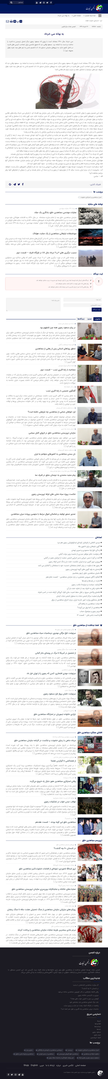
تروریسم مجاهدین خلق (92, 840)
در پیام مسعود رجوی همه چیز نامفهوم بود (57, 327)
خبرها (99, 1021)
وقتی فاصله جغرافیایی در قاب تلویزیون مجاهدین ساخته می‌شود (78, 992)
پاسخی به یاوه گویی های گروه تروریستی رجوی (83, 569)
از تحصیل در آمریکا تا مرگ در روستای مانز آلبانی (55, 653)
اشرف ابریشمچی (95, 1037)
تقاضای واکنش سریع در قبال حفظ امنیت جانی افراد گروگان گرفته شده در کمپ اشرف (69, 592)
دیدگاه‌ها (81, 319)
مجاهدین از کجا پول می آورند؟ (88, 607)
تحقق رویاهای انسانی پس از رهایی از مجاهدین (55, 348)
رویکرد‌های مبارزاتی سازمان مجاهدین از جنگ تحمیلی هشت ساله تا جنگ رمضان (41, 909)
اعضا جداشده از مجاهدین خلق (86, 625)
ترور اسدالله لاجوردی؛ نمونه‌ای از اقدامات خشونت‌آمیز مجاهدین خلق (47, 868)
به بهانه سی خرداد (54, 34)
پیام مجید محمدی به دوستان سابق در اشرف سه (55, 475)
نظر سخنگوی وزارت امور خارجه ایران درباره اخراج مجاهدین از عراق (75, 600)
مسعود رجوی (96, 1032)
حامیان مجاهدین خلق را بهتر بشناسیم (86, 573)
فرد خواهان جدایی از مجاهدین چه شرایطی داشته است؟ (51, 412)
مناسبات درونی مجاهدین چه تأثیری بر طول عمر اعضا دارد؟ (80, 1009)
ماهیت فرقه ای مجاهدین (91, 1054)
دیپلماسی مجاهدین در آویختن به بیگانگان (50, 1050)
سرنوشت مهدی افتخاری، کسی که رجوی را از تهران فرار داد (51, 673)
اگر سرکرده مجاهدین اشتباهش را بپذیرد (86, 985)
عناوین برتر (29, 1050)
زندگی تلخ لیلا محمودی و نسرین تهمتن (85, 550)
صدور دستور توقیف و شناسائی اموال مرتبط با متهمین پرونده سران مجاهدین (43, 514)
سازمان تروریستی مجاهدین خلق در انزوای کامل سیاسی (52, 433)
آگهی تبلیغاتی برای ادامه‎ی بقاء (89, 546)
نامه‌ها (99, 1029)
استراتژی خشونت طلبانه (92, 21)
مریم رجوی (97, 1035)
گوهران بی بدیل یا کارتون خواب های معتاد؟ (85, 998)
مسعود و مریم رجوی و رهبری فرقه (89, 1058)
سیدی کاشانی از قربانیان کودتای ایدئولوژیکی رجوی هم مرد (78, 542)
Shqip (26, 1065)
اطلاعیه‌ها (98, 1024)
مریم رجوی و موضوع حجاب (90, 611)
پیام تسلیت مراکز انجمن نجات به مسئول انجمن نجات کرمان (78, 596)
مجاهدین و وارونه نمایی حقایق (24, 1054)
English (34, 1065)
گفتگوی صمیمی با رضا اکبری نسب (60, 390)
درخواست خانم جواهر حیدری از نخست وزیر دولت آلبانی (79, 554)
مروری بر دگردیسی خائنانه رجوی (88, 995)
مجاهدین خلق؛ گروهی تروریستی (68, 1054)
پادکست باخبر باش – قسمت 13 (88, 615)
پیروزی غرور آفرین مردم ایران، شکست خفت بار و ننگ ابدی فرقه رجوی (74, 561)
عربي (42, 1065)
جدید (89, 319)
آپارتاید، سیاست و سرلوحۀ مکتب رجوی (86, 584)
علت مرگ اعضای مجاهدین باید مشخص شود (84, 1002)
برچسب (70, 1050)
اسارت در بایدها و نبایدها (91, 580)
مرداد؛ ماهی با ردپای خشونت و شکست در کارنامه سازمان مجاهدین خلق (45, 740)
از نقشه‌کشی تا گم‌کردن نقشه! (63, 761)
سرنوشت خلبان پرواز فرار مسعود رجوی (59, 694)
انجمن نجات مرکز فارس (69, 27)
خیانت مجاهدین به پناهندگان (89, 603)
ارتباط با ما (50, 1065)
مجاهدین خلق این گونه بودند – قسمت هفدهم (55, 822)
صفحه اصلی (80, 1065)
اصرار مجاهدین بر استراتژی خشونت (90, 197)
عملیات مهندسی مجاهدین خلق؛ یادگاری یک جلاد (55, 212)
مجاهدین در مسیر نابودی (46, 1054)
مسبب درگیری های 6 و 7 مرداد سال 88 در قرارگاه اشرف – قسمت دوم (46, 252)
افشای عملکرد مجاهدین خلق (89, 732)
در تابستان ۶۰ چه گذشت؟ (65, 848)
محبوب (97, 319)
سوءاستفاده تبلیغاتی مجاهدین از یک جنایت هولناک (54, 233)
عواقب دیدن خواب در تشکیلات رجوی (60, 801)
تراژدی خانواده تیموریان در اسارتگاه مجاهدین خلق (55, 714)
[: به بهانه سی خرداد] (7, 21)
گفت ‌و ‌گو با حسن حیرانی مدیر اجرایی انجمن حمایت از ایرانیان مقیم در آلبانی (72, 558)
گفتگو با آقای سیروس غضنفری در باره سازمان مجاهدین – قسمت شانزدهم (73, 577)
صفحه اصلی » (76, 15)
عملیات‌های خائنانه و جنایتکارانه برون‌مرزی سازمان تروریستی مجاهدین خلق (44, 889)
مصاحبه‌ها (97, 1026)
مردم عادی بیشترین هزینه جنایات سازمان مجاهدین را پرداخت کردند (47, 930)
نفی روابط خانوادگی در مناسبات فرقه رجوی (61, 1058)
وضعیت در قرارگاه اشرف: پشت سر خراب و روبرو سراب (81, 1005)
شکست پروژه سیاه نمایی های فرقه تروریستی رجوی (53, 494)
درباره (58, 1065)
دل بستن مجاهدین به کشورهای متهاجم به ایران (54, 454)
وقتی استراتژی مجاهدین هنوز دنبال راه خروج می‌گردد (53, 781)
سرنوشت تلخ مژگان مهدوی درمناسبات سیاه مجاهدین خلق (51, 633)
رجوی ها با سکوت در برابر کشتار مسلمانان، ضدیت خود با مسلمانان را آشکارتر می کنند (69, 565)
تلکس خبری (68, 1065)
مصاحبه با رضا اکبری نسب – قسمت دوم (58, 369)
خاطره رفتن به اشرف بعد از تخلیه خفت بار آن (83, 588)
